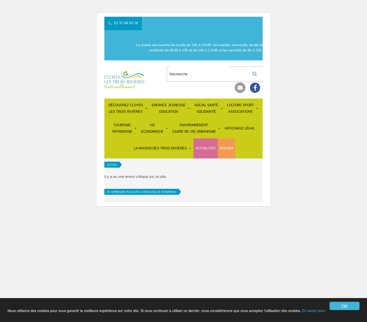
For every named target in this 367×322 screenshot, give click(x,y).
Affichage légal (240, 128)
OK (345, 306)
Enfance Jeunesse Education (168, 108)
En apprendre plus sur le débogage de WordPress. (142, 191)
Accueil (112, 164)
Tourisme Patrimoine (122, 128)
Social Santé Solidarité (206, 108)
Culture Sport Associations (240, 108)
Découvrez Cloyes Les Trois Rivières (126, 108)
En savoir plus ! (314, 310)
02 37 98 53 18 (126, 23)
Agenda (226, 148)
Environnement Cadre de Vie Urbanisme (194, 128)
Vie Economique (152, 128)
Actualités (205, 148)
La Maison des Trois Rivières (160, 148)
